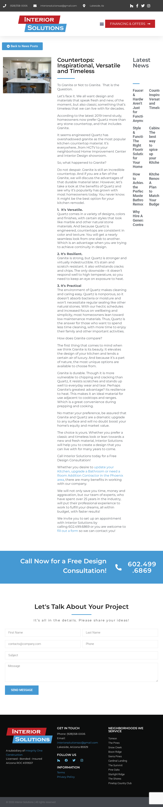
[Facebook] (66, 760)
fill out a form (67, 531)
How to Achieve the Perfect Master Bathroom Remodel (140, 189)
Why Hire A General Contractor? (142, 218)
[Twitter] (74, 760)
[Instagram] (81, 760)
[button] (102, 23)
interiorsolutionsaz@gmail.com (77, 742)
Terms (61, 772)
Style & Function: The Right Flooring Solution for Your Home (140, 147)
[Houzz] (58, 760)
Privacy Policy (66, 776)
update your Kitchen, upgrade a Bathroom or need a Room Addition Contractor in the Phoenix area (90, 473)
